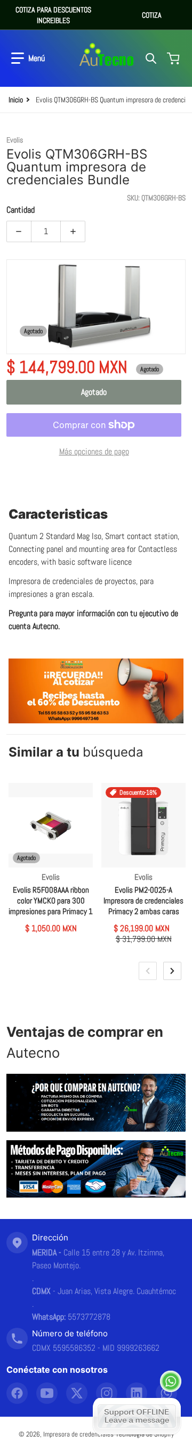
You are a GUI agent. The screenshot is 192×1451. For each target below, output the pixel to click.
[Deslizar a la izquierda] (148, 971)
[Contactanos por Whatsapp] (170, 1381)
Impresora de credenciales (78, 1434)
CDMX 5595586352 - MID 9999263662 (95, 1347)
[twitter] (76, 1393)
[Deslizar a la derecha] (172, 971)
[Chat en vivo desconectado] (136, 1416)
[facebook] (17, 1393)
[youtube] (47, 1393)
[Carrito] (174, 58)
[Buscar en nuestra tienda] (151, 58)
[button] (28, 58)
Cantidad (20, 209)
